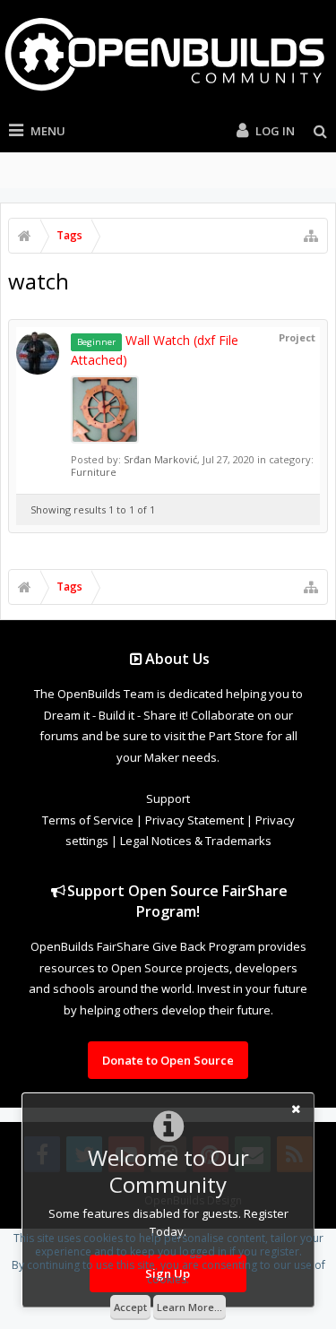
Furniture (93, 472)
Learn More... (189, 1307)
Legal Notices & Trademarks (195, 841)
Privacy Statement (194, 820)
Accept (130, 1307)
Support (168, 798)
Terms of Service (88, 820)
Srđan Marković (160, 459)
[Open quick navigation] (311, 236)
